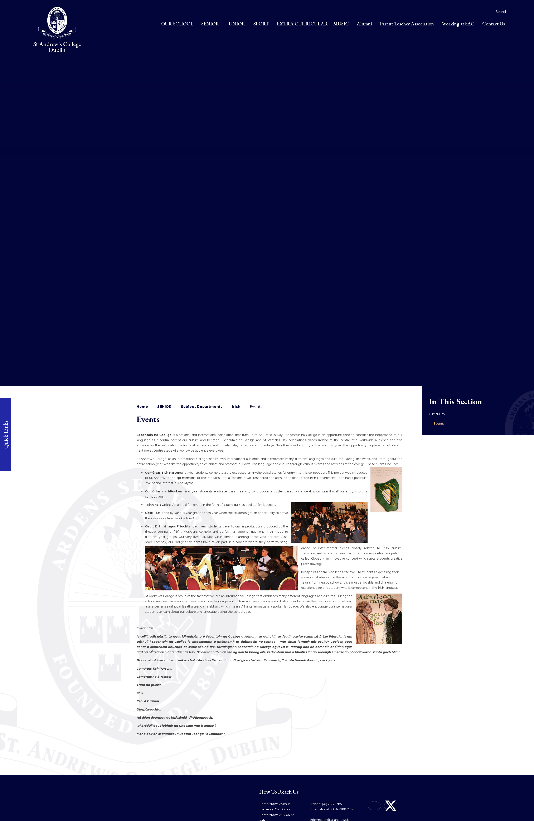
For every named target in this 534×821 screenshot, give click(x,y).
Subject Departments (202, 407)
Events (256, 407)
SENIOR (164, 407)
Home (142, 407)
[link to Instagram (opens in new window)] (374, 805)
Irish (236, 407)
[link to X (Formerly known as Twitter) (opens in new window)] (390, 805)
